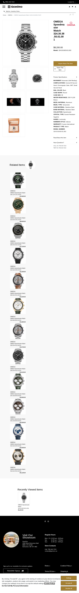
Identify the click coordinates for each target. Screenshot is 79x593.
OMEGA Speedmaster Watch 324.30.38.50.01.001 (27, 15)
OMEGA (10, 15)
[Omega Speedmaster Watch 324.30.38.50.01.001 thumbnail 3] (37, 78)
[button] (3, 6)
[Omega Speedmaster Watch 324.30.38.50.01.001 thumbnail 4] (14, 102)
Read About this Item (59, 137)
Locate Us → (72, 2)
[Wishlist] (70, 6)
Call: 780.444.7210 (50, 549)
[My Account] (76, 6)
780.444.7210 (62, 145)
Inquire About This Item (65, 63)
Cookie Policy (50, 583)
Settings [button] (68, 578)
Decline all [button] (69, 588)
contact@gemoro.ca (51, 551)
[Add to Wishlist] (74, 14)
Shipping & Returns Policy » (66, 573)
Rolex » (47, 566)
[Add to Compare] (70, 15)
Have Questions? (58, 142)
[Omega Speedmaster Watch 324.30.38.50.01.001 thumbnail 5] (37, 102)
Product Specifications (60, 77)
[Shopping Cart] (73, 6)
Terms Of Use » (50, 571)
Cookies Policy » (66, 566)
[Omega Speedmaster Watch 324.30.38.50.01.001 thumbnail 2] (14, 78)
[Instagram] (48, 521)
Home (4, 15)
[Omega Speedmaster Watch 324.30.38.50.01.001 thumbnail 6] (14, 125)
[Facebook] (45, 521)
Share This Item (60, 69)
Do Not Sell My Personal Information (15, 586)
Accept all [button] (69, 583)
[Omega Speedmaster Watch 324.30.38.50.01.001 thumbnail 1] (25, 43)
